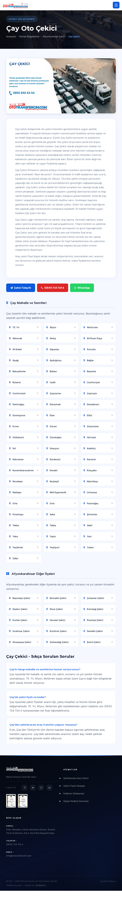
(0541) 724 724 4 (54, 287)
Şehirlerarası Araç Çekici (75, 778)
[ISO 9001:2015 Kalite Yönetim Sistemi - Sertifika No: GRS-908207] (11, 801)
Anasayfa (11, 36)
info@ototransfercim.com (18, 855)
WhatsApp (84, 287)
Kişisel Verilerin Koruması (75, 801)
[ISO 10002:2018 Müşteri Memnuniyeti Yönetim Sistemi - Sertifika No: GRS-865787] (22, 801)
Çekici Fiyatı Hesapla (74, 786)
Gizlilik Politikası (108, 881)
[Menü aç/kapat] (116, 5)
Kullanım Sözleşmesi (73, 793)
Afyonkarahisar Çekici (54, 36)
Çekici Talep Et (22, 287)
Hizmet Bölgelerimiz (29, 36)
